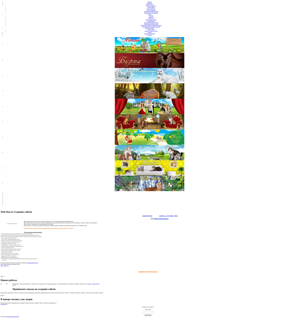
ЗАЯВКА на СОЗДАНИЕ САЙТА (168, 216)
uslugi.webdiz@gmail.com (161, 219)
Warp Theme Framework (13, 316)
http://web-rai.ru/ (5, 265)
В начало (3, 304)
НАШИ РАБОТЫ (147, 216)
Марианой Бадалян (32, 262)
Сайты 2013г (95, 284)
